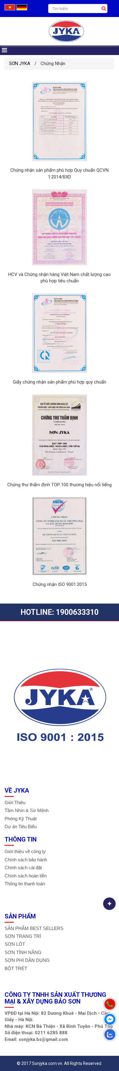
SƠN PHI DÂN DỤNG (27, 960)
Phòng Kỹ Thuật (21, 818)
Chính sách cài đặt (23, 867)
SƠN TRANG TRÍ (23, 936)
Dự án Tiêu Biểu (21, 826)
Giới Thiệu (15, 802)
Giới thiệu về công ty (25, 851)
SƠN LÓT (15, 944)
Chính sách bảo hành (26, 859)
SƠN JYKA (19, 63)
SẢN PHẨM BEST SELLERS (34, 928)
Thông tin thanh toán (25, 883)
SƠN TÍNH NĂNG (23, 952)
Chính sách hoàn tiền (26, 875)
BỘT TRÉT (16, 968)
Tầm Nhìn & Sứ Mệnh (27, 810)
